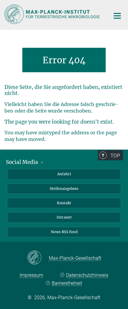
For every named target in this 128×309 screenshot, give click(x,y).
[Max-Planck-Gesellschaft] (38, 258)
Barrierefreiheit (67, 283)
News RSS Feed (64, 232)
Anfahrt (64, 174)
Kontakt (64, 203)
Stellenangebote (64, 188)
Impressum (31, 275)
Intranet (64, 217)
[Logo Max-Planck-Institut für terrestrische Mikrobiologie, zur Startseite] (52, 14)
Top (115, 156)
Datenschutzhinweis (87, 275)
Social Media (22, 162)
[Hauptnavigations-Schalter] (117, 16)
